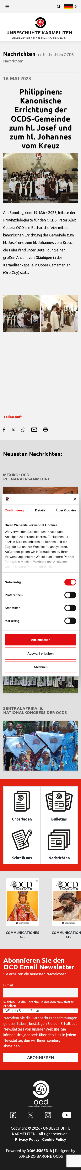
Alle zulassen (40, 640)
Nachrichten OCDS (58, 54)
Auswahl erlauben (40, 653)
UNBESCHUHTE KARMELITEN (39, 32)
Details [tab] (40, 510)
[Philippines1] (21, 313)
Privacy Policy (27, 1139)
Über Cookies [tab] (66, 510)
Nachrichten (13, 61)
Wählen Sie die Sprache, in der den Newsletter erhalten (38, 1004)
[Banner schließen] (74, 499)
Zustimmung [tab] (14, 510)
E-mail (8, 985)
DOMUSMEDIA (39, 1151)
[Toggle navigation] (7, 7)
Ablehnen (41, 667)
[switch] (70, 595)
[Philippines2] (59, 313)
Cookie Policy (54, 1139)
